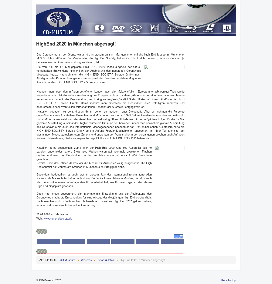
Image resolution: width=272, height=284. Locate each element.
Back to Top (228, 280)
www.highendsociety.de (58, 218)
